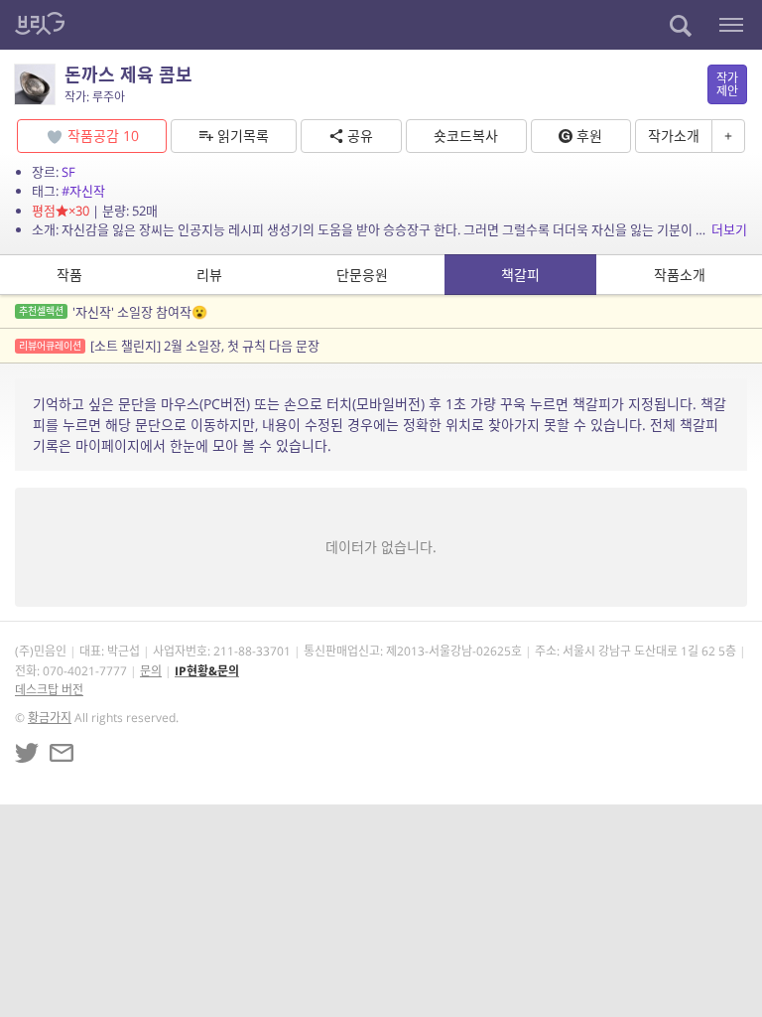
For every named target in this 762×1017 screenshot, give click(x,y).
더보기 (729, 229)
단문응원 (362, 274)
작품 (69, 274)
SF (68, 172)
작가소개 (673, 135)
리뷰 (209, 274)
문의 (151, 670)
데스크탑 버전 (49, 689)
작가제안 (727, 84)
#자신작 (83, 191)
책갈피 (520, 274)
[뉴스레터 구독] (61, 753)
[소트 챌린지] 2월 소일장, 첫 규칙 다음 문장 (169, 346)
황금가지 (49, 717)
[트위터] (27, 753)
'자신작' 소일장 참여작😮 (113, 312)
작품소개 (679, 274)
